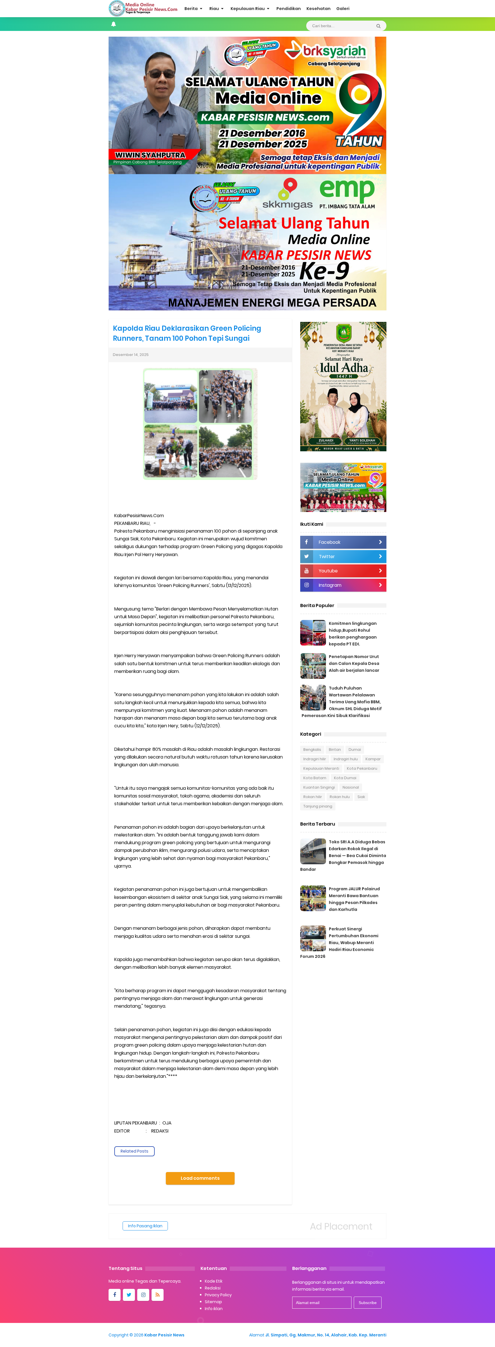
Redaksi (213, 1288)
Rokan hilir (312, 796)
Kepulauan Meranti (321, 768)
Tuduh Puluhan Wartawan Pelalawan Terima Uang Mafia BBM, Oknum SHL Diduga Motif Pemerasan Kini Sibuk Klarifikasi (342, 701)
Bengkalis (312, 749)
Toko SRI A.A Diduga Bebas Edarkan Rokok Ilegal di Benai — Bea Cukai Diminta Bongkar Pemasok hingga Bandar (343, 855)
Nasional (351, 787)
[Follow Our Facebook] (115, 1295)
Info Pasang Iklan (145, 1226)
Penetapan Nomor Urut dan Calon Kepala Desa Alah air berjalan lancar (354, 663)
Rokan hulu (340, 796)
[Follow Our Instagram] (143, 1295)
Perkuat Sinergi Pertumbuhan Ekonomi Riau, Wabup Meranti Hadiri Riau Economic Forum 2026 (339, 942)
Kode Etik (214, 1281)
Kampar (373, 759)
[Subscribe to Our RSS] (158, 1295)
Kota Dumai (345, 778)
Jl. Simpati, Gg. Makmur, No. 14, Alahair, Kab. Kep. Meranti (325, 1335)
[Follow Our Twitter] (129, 1295)
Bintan (335, 749)
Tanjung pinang (317, 806)
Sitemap (213, 1302)
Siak (361, 796)
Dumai (355, 749)
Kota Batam (314, 778)
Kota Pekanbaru (362, 768)
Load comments (200, 1178)
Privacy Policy (218, 1295)
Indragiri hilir (314, 759)
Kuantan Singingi (319, 787)
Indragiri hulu (346, 759)
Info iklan (214, 1308)
